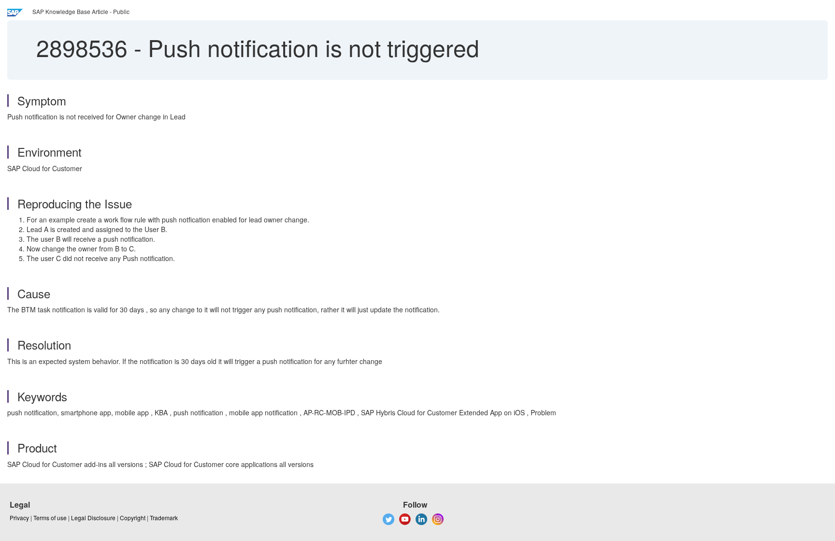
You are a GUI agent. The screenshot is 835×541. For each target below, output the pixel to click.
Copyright (132, 517)
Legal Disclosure (93, 517)
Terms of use (50, 517)
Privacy (19, 517)
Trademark (164, 517)
